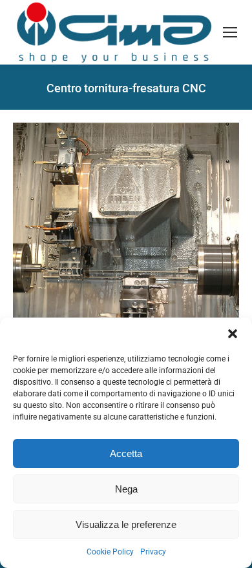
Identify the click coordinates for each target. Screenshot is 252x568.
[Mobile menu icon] (230, 32)
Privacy (153, 551)
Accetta (126, 453)
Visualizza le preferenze (126, 524)
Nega (126, 488)
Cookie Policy (110, 551)
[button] (232, 333)
